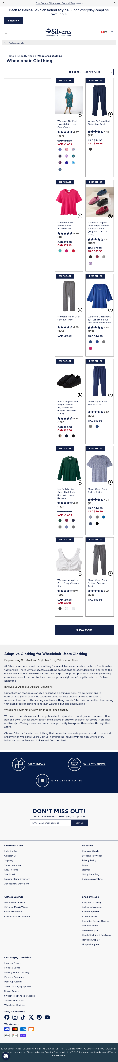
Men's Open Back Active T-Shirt (97, 491)
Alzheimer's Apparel (92, 907)
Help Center (10, 851)
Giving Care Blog (90, 874)
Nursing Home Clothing (16, 972)
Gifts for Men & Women (16, 907)
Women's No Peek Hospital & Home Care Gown (67, 124)
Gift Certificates (13, 911)
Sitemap (86, 869)
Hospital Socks (12, 967)
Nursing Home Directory (17, 879)
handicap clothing (100, 673)
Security (86, 865)
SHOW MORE (84, 630)
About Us (87, 845)
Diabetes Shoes (90, 925)
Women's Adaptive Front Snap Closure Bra (68, 583)
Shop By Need (25, 55)
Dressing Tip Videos (92, 855)
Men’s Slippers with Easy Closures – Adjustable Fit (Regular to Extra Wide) (68, 407)
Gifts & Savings (13, 896)
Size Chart (9, 874)
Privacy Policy (89, 860)
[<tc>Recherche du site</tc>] (5, 43)
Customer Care (13, 845)
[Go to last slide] (3, 3)
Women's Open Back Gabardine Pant (99, 123)
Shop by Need (90, 896)
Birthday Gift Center (15, 902)
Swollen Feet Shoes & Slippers (19, 995)
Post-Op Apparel (13, 981)
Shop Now (14, 20)
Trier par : (75, 72)
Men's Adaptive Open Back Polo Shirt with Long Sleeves (66, 493)
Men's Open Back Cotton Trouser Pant (97, 583)
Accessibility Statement (16, 883)
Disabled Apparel (90, 930)
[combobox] (59, 42)
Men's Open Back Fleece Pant (97, 403)
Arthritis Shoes (89, 916)
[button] (6, 32)
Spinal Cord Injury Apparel (17, 986)
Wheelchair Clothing (14, 1005)
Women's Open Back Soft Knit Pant (68, 318)
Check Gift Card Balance (17, 916)
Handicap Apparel (91, 939)
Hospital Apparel (90, 944)
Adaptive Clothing (91, 902)
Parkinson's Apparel (14, 977)
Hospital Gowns (12, 963)
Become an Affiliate (92, 879)
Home (10, 55)
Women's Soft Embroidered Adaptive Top (65, 225)
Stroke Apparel (11, 991)
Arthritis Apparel (90, 911)
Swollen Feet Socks (14, 1000)
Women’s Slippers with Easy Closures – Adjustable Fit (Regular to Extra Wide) (98, 228)
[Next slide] (115, 3)
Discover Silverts (90, 851)
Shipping (8, 860)
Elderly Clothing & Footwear (96, 935)
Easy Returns (11, 869)
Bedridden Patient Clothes (96, 921)
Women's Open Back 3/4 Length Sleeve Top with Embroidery (99, 319)
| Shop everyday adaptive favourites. (59, 12)
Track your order (12, 865)
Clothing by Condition (17, 957)
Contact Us (10, 855)
